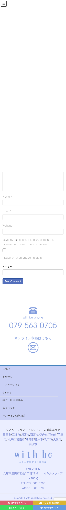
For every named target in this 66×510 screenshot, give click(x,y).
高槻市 (33, 444)
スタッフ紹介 (10, 407)
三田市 (7, 434)
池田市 (30, 439)
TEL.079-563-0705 (33, 483)
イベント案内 (18, 507)
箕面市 (21, 439)
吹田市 (48, 439)
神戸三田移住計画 (13, 400)
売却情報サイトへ (51, 507)
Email (7, 211)
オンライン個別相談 (14, 415)
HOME (6, 369)
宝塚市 (16, 434)
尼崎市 (53, 434)
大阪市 (57, 439)
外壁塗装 (8, 377)
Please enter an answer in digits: (23, 257)
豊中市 (39, 439)
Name (7, 196)
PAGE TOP (64, 473)
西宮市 (34, 434)
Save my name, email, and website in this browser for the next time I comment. (28, 242)
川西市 (25, 434)
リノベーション (11, 384)
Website (8, 225)
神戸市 (11, 439)
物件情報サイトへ (18, 503)
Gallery (7, 392)
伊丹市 (43, 434)
